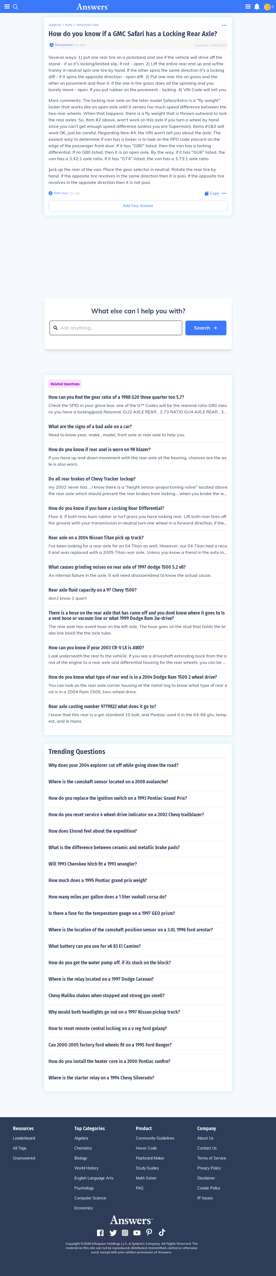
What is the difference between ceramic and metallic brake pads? (114, 847)
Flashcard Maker (150, 1158)
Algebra (81, 1138)
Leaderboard (24, 1138)
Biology (80, 1158)
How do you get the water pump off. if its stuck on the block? (110, 963)
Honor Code (146, 1148)
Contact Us (207, 1148)
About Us (205, 1138)
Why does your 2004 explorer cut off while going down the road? (113, 765)
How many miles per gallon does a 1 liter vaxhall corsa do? (108, 897)
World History (86, 1168)
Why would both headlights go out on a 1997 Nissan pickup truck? (114, 1012)
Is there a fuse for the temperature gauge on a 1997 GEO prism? (112, 913)
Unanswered (24, 1158)
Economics (83, 1208)
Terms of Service (211, 1158)
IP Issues (205, 1198)
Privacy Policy (209, 1168)
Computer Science (90, 1198)
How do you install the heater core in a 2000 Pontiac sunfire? (109, 1061)
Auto (69, 25)
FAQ (139, 1188)
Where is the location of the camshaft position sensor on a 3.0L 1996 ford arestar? (131, 930)
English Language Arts (93, 1178)
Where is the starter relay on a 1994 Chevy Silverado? (101, 1078)
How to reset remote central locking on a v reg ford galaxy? (108, 1028)
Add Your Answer (138, 205)
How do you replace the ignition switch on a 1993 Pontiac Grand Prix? (118, 798)
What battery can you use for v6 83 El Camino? (95, 946)
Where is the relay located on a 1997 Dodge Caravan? (101, 979)
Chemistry (83, 1148)
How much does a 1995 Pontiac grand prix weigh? (98, 880)
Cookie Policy (208, 1188)
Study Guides (147, 1168)
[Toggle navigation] (7, 6)
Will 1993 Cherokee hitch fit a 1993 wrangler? (93, 864)
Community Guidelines (155, 1138)
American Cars (88, 25)
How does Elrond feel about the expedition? (93, 831)
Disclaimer (206, 1178)
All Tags (19, 1148)
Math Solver (146, 1178)
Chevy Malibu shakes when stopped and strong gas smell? (107, 996)
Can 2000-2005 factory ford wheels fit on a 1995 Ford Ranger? (110, 1045)
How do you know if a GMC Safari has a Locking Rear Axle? (133, 34)
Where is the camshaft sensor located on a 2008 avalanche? (108, 782)
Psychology (84, 1188)
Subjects (55, 25)
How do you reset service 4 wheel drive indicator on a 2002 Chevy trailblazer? (126, 815)
